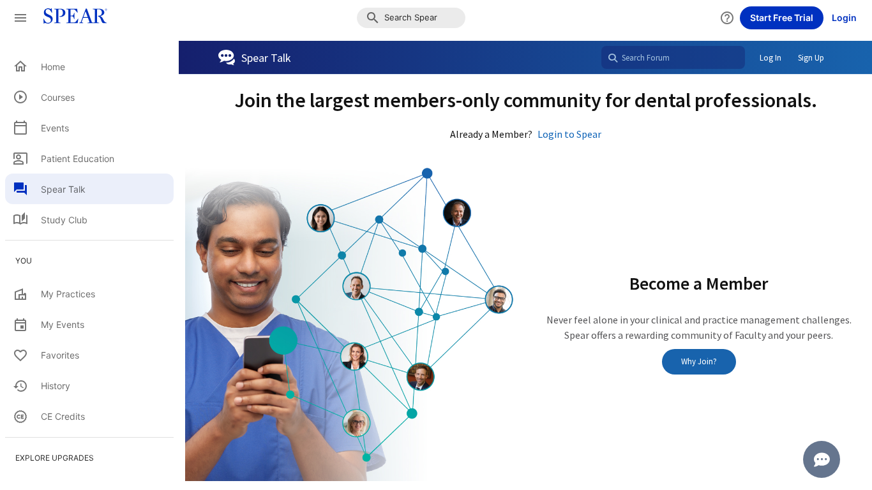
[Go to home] (71, 17)
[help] (727, 18)
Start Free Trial (781, 17)
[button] (411, 18)
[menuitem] (89, 66)
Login (844, 17)
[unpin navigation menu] (20, 18)
